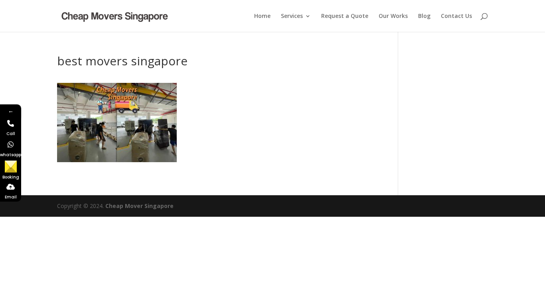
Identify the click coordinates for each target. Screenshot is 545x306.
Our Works (393, 16)
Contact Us (456, 16)
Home (262, 16)
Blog (424, 16)
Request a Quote (344, 16)
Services (292, 16)
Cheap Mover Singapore (139, 206)
